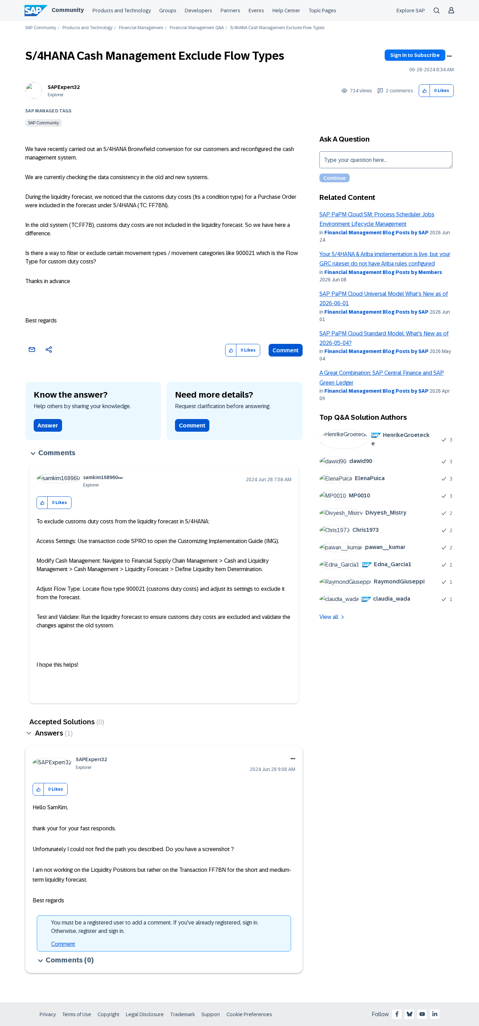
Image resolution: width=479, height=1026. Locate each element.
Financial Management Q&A (197, 28)
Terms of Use (76, 1014)
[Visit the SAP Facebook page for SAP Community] (397, 1014)
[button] (424, 91)
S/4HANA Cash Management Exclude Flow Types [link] (277, 28)
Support (210, 1014)
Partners (230, 10)
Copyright (108, 1014)
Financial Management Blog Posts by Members (383, 272)
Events (256, 10)
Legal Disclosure (145, 1014)
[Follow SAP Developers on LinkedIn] (435, 1014)
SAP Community (40, 28)
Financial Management (141, 28)
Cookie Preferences (249, 1014)
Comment (285, 350)
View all (328, 617)
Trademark (182, 1014)
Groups (167, 10)
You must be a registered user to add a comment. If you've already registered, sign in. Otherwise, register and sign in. (154, 927)
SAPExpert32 (64, 87)
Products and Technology (122, 10)
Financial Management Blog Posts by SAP (376, 232)
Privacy (48, 1014)
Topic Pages (322, 10)
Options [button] (449, 56)
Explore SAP (411, 10)
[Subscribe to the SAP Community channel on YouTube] (422, 1014)
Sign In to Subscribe (415, 55)
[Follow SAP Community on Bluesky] (409, 1014)
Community (68, 10)
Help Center (286, 10)
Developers (198, 10)
